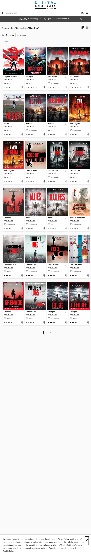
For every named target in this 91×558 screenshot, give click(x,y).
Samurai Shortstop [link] (77, 218)
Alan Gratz (9, 80)
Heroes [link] (29, 124)
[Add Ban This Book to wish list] (87, 275)
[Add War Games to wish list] (65, 87)
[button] (82, 28)
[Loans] (82, 13)
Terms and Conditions (44, 539)
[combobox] (40, 13)
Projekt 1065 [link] (31, 265)
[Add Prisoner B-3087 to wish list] (21, 275)
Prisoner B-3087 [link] (10, 265)
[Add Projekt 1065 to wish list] (43, 275)
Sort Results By (8, 35)
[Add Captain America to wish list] (21, 87)
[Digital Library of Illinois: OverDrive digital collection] (45, 5)
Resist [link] (6, 124)
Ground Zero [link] (53, 171)
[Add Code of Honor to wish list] (43, 181)
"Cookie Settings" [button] (67, 545)
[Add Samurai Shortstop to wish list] (87, 228)
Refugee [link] (29, 77)
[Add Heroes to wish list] (43, 134)
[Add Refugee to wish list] (43, 87)
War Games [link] (52, 77)
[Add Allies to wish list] (43, 228)
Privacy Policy (63, 539)
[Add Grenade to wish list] (21, 228)
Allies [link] (28, 218)
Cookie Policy (8, 551)
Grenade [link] (7, 218)
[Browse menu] (87, 12)
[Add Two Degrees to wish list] (87, 134)
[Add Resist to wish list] (21, 134)
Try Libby (23, 19)
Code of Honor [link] (32, 171)
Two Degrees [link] (75, 124)
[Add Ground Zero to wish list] (65, 181)
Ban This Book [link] (76, 265)
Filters (6, 42)
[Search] (3, 13)
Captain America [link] (10, 77)
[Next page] (50, 332)
